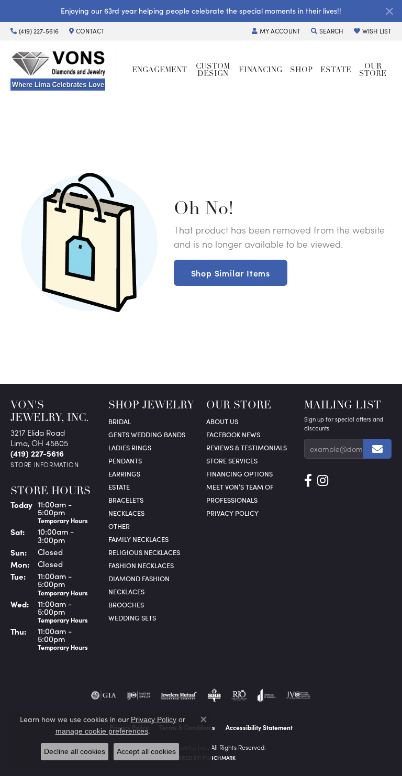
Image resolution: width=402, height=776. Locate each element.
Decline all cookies (74, 751)
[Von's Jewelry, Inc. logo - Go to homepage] (63, 71)
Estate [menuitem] (119, 486)
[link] (34, 31)
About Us (222, 421)
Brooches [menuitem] (126, 604)
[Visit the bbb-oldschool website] (213, 695)
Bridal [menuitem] (119, 421)
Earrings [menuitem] (124, 473)
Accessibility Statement (259, 727)
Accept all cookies (146, 751)
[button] (276, 31)
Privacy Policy (232, 512)
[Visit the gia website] (103, 695)
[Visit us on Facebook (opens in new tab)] (308, 480)
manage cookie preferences (101, 731)
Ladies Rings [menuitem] (129, 447)
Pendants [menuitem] (125, 460)
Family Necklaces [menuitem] (138, 539)
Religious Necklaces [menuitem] (144, 552)
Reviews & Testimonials (246, 447)
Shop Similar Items (230, 273)
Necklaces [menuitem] (126, 512)
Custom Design (213, 70)
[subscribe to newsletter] (377, 449)
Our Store (372, 70)
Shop (301, 70)
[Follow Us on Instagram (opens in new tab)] (322, 480)
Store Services (232, 460)
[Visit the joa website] (267, 695)
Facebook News (233, 434)
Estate (335, 70)
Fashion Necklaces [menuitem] (141, 565)
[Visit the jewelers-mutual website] (179, 695)
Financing (260, 70)
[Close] (389, 11)
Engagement (159, 70)
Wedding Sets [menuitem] (132, 617)
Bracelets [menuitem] (125, 499)
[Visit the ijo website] (138, 695)
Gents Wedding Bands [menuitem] (146, 434)
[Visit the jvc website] (298, 695)
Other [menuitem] (119, 526)
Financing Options (239, 473)
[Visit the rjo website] (239, 695)
